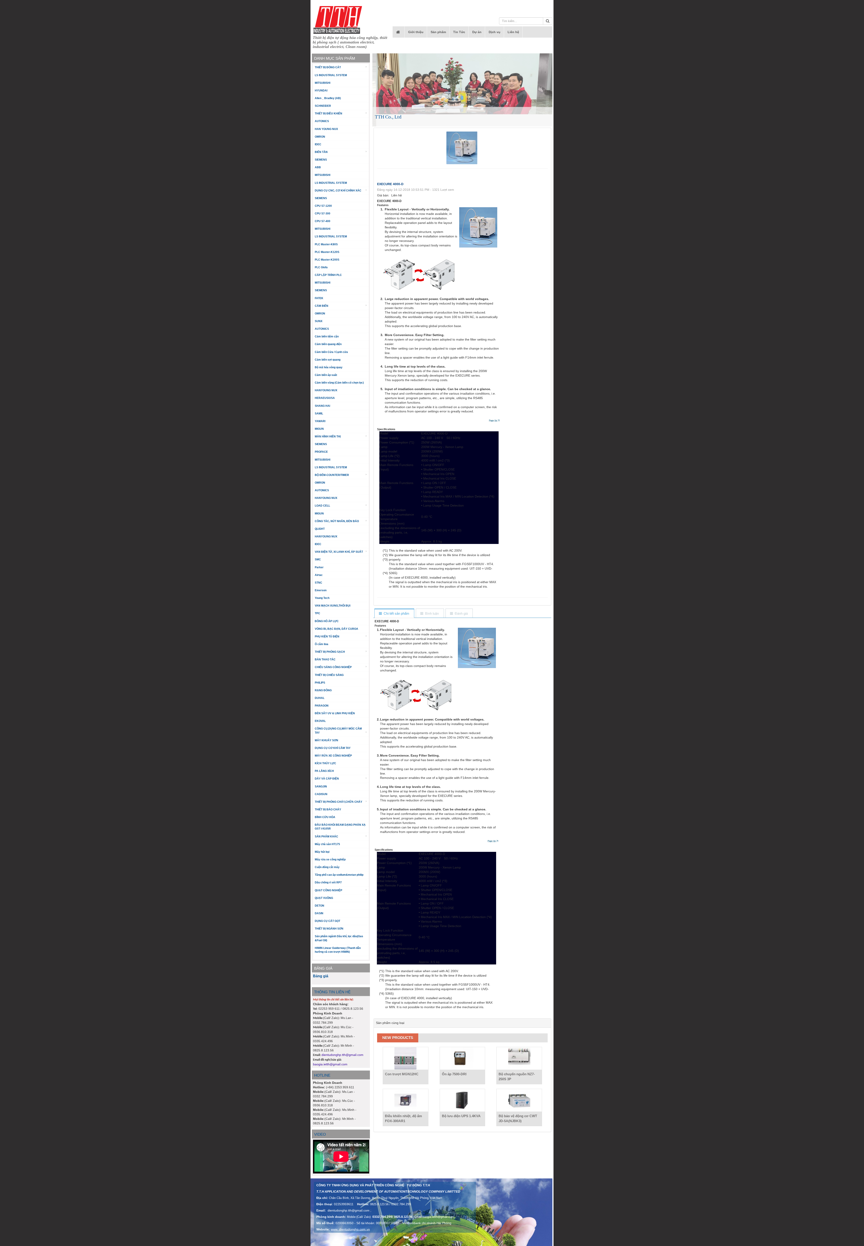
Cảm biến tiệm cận (327, 336)
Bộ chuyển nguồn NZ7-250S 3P (517, 1076)
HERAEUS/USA (325, 398)
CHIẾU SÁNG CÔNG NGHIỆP (333, 667)
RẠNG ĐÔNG (323, 690)
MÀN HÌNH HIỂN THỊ (328, 436)
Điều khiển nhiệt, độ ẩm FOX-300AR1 (403, 1118)
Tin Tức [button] (459, 32)
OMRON (320, 136)
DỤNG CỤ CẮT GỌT (327, 921)
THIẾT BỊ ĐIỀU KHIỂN (328, 113)
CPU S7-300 (322, 213)
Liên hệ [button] (513, 32)
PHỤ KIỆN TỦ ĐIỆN (327, 636)
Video (320, 1134)
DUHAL (319, 698)
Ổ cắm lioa (321, 644)
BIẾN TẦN (321, 152)
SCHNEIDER (323, 105)
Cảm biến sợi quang (327, 359)
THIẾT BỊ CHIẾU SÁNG (329, 675)
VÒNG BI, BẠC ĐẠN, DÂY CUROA (336, 628)
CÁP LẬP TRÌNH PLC (328, 275)
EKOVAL (320, 721)
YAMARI (320, 421)
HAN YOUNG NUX (326, 129)
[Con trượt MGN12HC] (405, 1058)
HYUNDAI (321, 90)
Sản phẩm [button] (438, 32)
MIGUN (319, 428)
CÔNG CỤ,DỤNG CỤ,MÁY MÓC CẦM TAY (338, 730)
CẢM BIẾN (321, 305)
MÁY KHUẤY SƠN (326, 740)
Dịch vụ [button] (494, 32)
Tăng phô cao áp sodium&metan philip (339, 874)
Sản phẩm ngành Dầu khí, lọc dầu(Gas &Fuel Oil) (339, 938)
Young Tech (322, 598)
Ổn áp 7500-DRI (454, 1074)
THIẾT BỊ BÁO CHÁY (328, 809)
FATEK (319, 298)
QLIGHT (320, 528)
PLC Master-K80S (326, 244)
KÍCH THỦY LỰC (325, 763)
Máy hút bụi (322, 851)
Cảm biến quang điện (328, 344)
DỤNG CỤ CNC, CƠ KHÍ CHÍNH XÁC (338, 190)
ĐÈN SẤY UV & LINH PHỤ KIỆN (335, 713)
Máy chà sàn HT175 (327, 844)
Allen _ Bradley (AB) (328, 98)
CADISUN (321, 794)
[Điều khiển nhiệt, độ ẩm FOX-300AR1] (405, 1100)
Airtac (319, 575)
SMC (318, 559)
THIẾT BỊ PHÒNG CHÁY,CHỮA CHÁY (338, 801)
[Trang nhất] (398, 32)
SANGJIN (321, 786)
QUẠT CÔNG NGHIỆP (328, 890)
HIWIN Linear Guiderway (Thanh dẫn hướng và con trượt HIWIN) (338, 949)
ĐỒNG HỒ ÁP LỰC (327, 621)
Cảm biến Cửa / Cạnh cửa (331, 352)
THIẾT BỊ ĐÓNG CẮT (328, 67)
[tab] (394, 613)
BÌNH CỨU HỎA (325, 817)
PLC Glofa (321, 267)
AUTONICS (322, 121)
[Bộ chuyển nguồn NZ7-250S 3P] (519, 1058)
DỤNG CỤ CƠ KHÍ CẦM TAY (333, 748)
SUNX (318, 321)
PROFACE (321, 451)
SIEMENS (321, 159)
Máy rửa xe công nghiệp (330, 859)
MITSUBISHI (322, 82)
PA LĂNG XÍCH (324, 771)
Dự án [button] (477, 32)
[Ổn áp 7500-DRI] (462, 1058)
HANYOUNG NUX (326, 390)
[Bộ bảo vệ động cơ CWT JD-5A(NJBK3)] (519, 1100)
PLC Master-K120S (327, 252)
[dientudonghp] (337, 20)
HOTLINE (322, 1075)
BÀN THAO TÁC (325, 659)
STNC (318, 582)
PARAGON (321, 705)
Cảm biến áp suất (326, 375)
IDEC (318, 144)
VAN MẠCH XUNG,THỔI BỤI (332, 605)
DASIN (319, 913)
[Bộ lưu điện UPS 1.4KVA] (462, 1100)
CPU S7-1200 (323, 205)
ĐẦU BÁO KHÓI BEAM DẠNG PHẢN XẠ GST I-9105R (340, 826)
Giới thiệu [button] (415, 32)
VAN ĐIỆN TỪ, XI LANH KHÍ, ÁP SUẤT (339, 551)
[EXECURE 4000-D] (462, 147)
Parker (319, 567)
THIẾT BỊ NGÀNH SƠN (329, 928)
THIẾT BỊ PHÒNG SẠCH (330, 651)
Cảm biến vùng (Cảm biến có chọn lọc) (339, 382)
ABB (318, 167)
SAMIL (319, 413)
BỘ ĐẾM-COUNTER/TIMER (332, 475)
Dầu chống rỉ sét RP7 (328, 882)
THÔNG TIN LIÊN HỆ (332, 992)
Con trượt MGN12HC (401, 1074)
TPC (317, 613)
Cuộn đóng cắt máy (327, 867)
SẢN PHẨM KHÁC (326, 836)
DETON (319, 905)
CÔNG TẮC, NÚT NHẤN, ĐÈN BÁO (337, 521)
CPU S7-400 (322, 221)
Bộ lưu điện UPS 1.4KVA (461, 1116)
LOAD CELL (322, 505)
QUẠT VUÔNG (324, 898)
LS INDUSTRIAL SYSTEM (331, 75)
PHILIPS (320, 682)
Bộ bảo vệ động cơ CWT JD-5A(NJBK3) (518, 1118)
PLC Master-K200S (327, 259)
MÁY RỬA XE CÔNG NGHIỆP (333, 755)
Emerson (320, 590)
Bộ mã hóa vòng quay (328, 367)
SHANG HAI (322, 405)
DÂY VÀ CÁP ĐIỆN (327, 778)
